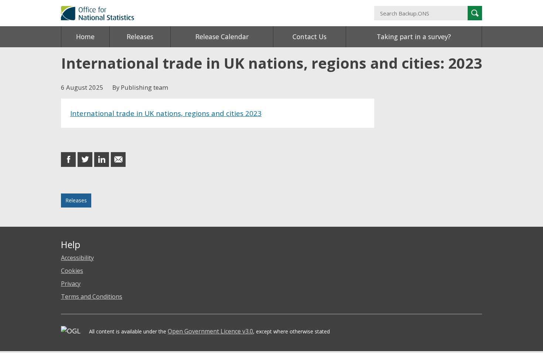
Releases (140, 36)
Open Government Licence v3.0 (210, 331)
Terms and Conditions (91, 296)
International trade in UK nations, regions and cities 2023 (166, 113)
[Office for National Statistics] (199, 13)
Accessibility (77, 258)
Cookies (72, 271)
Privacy (71, 284)
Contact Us (310, 36)
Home (85, 36)
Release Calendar (222, 36)
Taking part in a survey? (414, 36)
